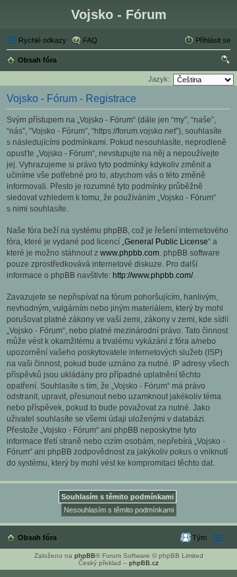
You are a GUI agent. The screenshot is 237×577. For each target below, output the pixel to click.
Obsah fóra (37, 537)
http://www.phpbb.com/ (153, 275)
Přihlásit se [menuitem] (213, 40)
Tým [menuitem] (199, 537)
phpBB (84, 555)
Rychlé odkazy (42, 40)
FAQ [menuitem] (90, 40)
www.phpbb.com (129, 253)
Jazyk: (159, 79)
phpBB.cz (144, 562)
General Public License (166, 241)
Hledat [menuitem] (225, 61)
